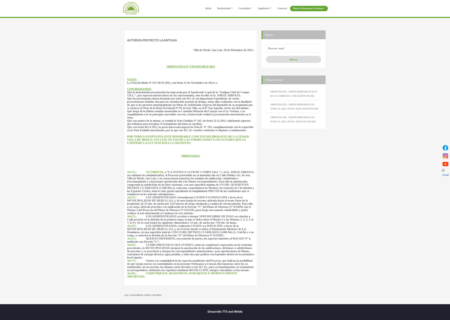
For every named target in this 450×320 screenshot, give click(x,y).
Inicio (208, 8)
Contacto (282, 8)
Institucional (224, 8)
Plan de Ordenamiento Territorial (308, 8)
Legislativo (263, 8)
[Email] (445, 172)
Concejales (244, 8)
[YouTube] (445, 164)
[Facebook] (445, 147)
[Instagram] (445, 155)
